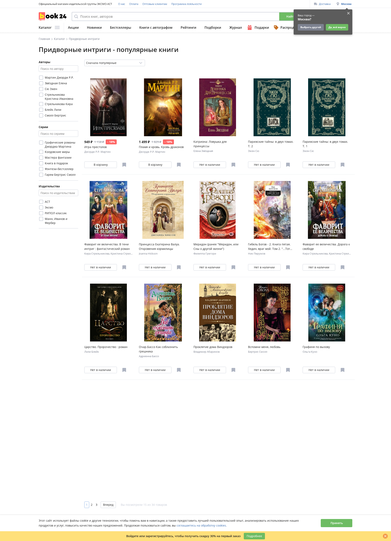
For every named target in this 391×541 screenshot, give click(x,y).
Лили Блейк (91, 351)
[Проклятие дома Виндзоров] (217, 312)
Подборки (212, 27)
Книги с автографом (155, 27)
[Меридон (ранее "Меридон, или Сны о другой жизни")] (217, 210)
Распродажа (290, 27)
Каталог (45, 27)
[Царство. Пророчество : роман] (108, 312)
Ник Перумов (256, 253)
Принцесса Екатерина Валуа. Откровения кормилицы (159, 246)
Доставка (325, 4)
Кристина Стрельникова (126, 253)
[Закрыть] (385, 536)
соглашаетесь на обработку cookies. (202, 525)
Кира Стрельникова (96, 253)
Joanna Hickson (148, 253)
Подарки (262, 27)
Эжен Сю (253, 151)
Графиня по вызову (316, 347)
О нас (121, 4)
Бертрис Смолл (257, 351)
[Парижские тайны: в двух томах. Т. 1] (327, 107)
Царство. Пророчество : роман (105, 347)
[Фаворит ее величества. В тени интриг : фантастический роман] (108, 210)
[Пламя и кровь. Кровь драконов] (163, 107)
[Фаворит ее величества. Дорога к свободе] (327, 210)
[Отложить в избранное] (124, 164)
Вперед (108, 505)
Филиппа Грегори (204, 253)
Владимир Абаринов (206, 351)
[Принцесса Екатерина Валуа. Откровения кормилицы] (163, 210)
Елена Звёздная (203, 151)
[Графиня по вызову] (327, 312)
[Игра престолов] (108, 107)
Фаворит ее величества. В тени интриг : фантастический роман (107, 246)
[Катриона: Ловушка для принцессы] (217, 107)
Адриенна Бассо (149, 356)
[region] (58, 96)
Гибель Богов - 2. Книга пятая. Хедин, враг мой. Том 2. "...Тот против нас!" (269, 246)
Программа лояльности (186, 4)
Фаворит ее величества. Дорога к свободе (326, 246)
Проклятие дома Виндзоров (212, 347)
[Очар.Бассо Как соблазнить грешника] (163, 312)
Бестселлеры (120, 27)
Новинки (94, 27)
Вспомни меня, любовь (264, 347)
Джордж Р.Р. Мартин (97, 152)
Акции (73, 27)
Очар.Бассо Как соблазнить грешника (158, 349)
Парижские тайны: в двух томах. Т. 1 (325, 144)
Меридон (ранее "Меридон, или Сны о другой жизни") (215, 246)
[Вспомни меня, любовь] (272, 312)
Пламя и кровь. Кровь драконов (161, 147)
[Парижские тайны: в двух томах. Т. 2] (272, 107)
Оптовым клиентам (154, 4)
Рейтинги (188, 27)
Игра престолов (95, 147)
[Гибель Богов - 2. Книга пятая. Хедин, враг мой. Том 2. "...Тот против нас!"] (272, 210)
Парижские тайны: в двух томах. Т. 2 (270, 144)
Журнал (235, 27)
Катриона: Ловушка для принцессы (210, 144)
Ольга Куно (310, 351)
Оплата (133, 4)
